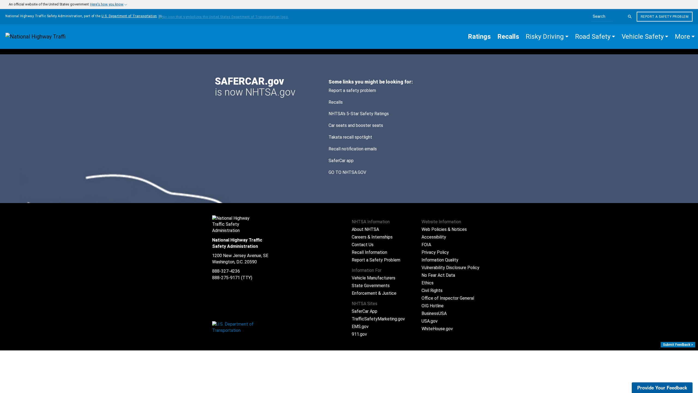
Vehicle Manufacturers (373, 278)
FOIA (426, 244)
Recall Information (369, 252)
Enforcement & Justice (374, 293)
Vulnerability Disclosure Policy (450, 267)
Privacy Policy (435, 252)
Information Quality (440, 260)
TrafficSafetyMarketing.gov (378, 318)
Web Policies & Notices (444, 229)
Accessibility (434, 237)
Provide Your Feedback (662, 387)
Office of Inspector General (448, 298)
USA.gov (430, 321)
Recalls (336, 102)
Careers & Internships (372, 237)
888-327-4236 (226, 271)
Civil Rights (432, 290)
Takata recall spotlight (350, 137)
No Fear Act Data (438, 275)
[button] (547, 36)
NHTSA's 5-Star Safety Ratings (359, 113)
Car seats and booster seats (356, 125)
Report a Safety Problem (665, 17)
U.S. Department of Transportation (129, 16)
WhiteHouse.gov (437, 328)
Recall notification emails (353, 148)
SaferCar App (364, 311)
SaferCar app (341, 160)
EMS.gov (360, 326)
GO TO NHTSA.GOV (348, 172)
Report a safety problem (352, 90)
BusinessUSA (434, 313)
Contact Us (363, 244)
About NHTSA (365, 229)
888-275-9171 (226, 277)
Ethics (428, 282)
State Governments (371, 285)
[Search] (630, 17)
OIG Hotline (433, 305)
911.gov (359, 334)
